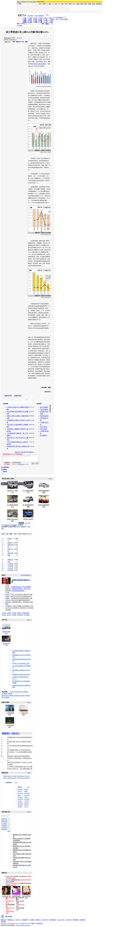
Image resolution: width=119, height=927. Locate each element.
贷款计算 (27, 776)
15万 (6, 525)
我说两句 (99, 4)
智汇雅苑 (20, 801)
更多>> (47, 14)
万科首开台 (27, 801)
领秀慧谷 (26, 789)
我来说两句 (7, 38)
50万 (15, 525)
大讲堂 (7, 585)
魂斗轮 (9, 615)
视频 (78, 4)
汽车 (62, 4)
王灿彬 (14, 677)
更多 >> (50, 478)
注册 (8, 464)
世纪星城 (26, 803)
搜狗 (20, 3)
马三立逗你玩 (14, 876)
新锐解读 (22, 883)
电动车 (6, 693)
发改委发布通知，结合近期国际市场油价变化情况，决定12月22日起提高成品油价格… (21, 588)
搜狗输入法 (10, 920)
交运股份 (4, 827)
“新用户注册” (21, 464)
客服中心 (38, 920)
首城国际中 (20, 804)
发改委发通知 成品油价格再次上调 (21, 598)
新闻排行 (6, 733)
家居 (70, 4)
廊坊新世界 (20, 799)
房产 (66, 4)
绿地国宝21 (20, 789)
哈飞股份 (4, 823)
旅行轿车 (17, 526)
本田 (16, 691)
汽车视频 (26, 615)
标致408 (9, 543)
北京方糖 (20, 791)
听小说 (8, 880)
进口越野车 (43, 435)
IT (59, 4)
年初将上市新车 (28, 519)
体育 (44, 4)
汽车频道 (30, 15)
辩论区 (5, 471)
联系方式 (45, 920)
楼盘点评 (23, 776)
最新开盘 (10, 776)
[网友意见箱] (6, 918)
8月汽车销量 (21, 608)
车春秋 (7, 598)
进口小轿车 (43, 427)
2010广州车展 (24, 575)
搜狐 (18, 2)
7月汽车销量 (29, 608)
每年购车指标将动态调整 (20, 685)
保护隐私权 (52, 920)
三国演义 (13, 885)
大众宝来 (10, 568)
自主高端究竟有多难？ (24, 674)
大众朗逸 (10, 564)
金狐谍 (14, 615)
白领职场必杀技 (15, 880)
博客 (89, 4)
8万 (29, 523)
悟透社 (19, 613)
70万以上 (20, 525)
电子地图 (19, 776)
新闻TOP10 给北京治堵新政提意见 (21, 596)
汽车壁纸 (19, 25)
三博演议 (8, 600)
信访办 (4, 615)
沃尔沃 (7, 695)
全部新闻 (82, 920)
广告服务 (31, 920)
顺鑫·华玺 (26, 804)
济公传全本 (22, 876)
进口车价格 (43, 429)
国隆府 (19, 795)
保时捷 (11, 695)
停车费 (26, 695)
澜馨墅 (25, 791)
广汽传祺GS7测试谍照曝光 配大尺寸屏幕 (19, 766)
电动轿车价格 (44, 416)
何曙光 (14, 659)
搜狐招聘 (25, 920)
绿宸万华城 (27, 793)
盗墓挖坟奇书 (25, 880)
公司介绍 (69, 920)
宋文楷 (14, 651)
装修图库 (27, 778)
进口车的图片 (44, 407)
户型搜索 (14, 776)
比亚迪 (22, 695)
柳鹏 (26, 41)
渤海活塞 (4, 829)
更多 (9, 831)
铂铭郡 (25, 797)
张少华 (14, 666)
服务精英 (8, 602)
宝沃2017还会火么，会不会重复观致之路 (19, 768)
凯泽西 (10, 693)
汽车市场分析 (44, 409)
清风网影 (15, 670)
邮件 (85, 4)
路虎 (3, 695)
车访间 (7, 594)
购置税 (47, 24)
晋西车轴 (4, 821)
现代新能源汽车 (17, 681)
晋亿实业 (4, 819)
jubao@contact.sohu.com (23, 925)
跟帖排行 (15, 733)
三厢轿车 (11, 526)
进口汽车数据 (64, 19)
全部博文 (3, 921)
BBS (93, 4)
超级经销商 (25, 613)
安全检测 (20, 615)
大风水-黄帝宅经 (14, 883)
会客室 (7, 596)
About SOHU (61, 920)
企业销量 (8, 610)
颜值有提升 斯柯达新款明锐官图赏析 (18, 756)
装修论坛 (23, 778)
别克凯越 (10, 570)
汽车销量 (8, 606)
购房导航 (10, 778)
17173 (29, 2)
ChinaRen (23, 2)
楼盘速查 (5, 776)
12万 (2, 525)
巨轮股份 (4, 825)
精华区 (5, 469)
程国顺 (14, 674)
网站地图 (75, 920)
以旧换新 (6, 697)
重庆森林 (15, 655)
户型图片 (19, 778)
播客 (81, 4)
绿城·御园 (20, 806)
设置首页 (3, 920)
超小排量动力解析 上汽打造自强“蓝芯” (19, 750)
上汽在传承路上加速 (23, 663)
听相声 (8, 876)
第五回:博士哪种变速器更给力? (21, 600)
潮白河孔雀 (20, 793)
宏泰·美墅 (20, 797)
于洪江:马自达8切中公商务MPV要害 (21, 594)
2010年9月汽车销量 (11, 608)
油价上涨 (20, 691)
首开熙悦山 (20, 803)
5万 (27, 523)
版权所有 (40, 923)
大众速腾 (10, 566)
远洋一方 (26, 806)
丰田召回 (17, 695)
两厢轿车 (4, 526)
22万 (9, 525)
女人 (74, 4)
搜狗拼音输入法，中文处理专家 (12, 454)
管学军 (14, 663)
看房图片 (14, 778)
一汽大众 (11, 691)
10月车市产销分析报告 (39, 64)
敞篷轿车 (24, 526)
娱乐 (50, 4)
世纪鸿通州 (27, 799)
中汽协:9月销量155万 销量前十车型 (22, 606)
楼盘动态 (5, 778)
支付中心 (18, 920)
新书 (7, 883)
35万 (12, 525)
